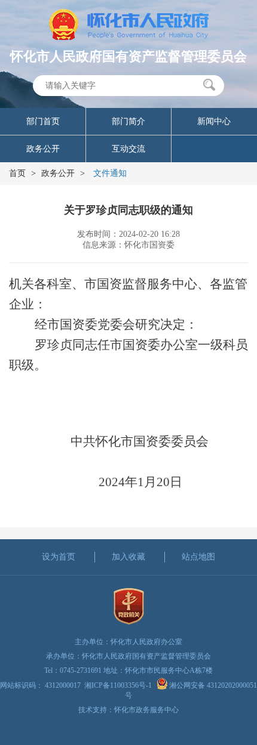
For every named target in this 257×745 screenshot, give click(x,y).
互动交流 (128, 148)
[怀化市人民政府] (129, 25)
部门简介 (128, 121)
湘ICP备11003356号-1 (118, 685)
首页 (17, 173)
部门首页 (43, 121)
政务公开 (43, 148)
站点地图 (198, 556)
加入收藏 (128, 556)
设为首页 (58, 556)
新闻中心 (214, 121)
